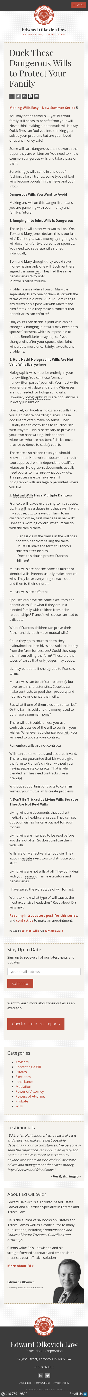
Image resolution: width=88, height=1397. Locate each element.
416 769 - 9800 (16, 1393)
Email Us (76, 1393)
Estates (26, 930)
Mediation (23, 1086)
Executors (23, 1076)
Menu (80, 5)
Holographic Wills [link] (45, 359)
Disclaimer (25, 1383)
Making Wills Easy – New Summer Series (42, 107)
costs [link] (48, 452)
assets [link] (30, 876)
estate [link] (27, 858)
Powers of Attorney (30, 1096)
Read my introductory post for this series (43, 915)
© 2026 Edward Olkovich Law (36, 1389)
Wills (36, 930)
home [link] (45, 714)
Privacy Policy (61, 1383)
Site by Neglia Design (55, 1389)
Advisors (22, 1062)
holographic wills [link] (38, 397)
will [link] (70, 121)
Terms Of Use (42, 1383)
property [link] (61, 691)
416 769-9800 (44, 1367)
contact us (24, 920)
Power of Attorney (30, 1091)
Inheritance (24, 1081)
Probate (22, 1101)
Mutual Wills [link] (23, 495)
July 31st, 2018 (54, 930)
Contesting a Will (29, 1067)
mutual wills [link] (58, 632)
